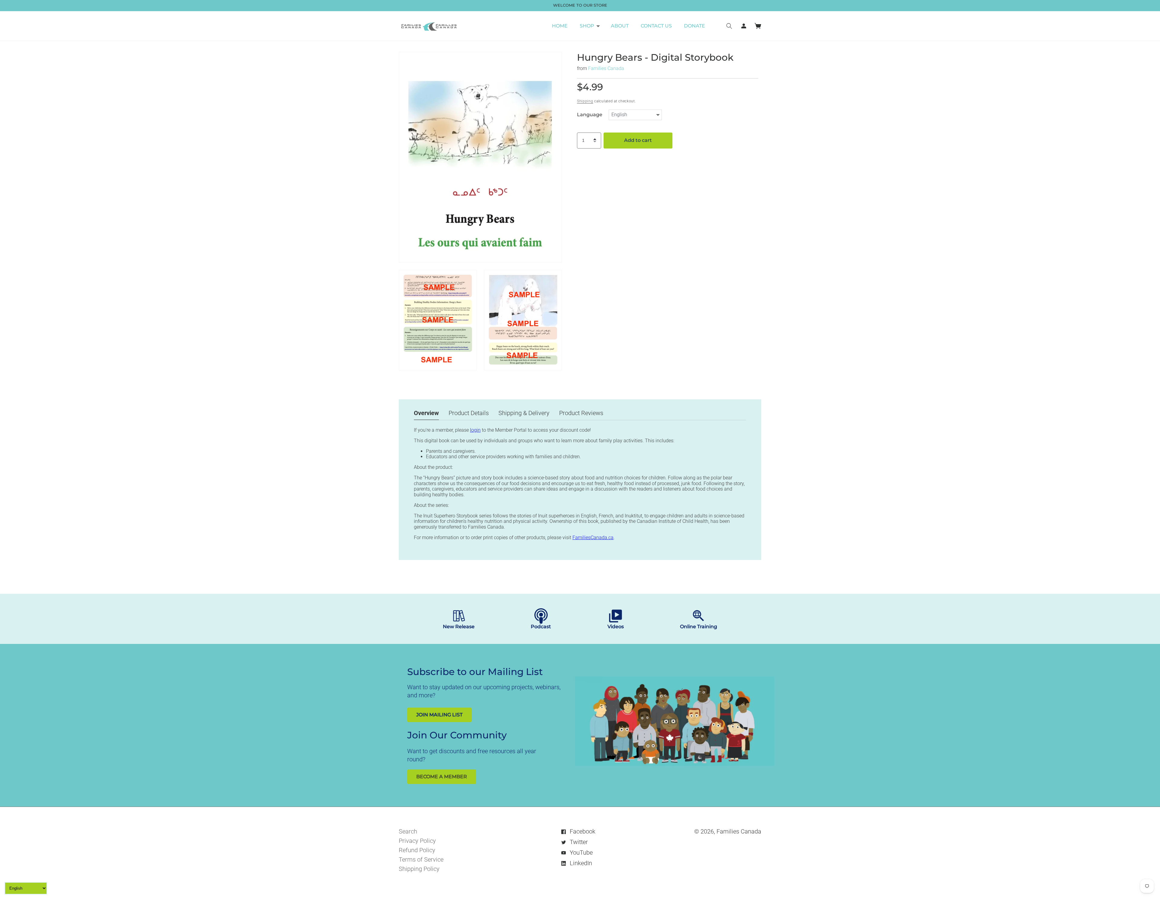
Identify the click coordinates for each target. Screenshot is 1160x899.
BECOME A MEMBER (441, 776)
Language (589, 114)
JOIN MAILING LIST (439, 715)
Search (408, 831)
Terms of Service (421, 859)
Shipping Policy (419, 868)
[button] (589, 26)
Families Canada (606, 68)
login (475, 430)
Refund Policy (417, 850)
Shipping (585, 101)
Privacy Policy (417, 840)
